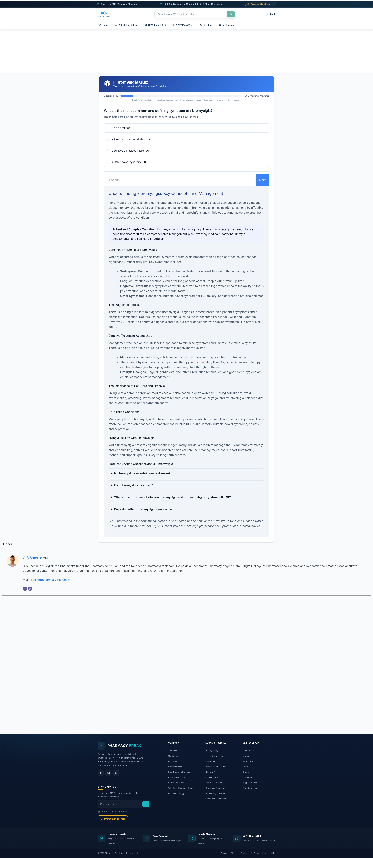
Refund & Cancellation (215, 766)
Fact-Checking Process (179, 772)
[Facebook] (101, 773)
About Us (172, 750)
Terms (234, 853)
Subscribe (247, 777)
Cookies (257, 853)
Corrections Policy (176, 777)
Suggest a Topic (250, 782)
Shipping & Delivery (214, 772)
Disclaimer (210, 761)
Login (245, 766)
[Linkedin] (116, 773)
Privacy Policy (211, 750)
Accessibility (270, 853)
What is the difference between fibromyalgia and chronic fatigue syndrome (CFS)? (172, 497)
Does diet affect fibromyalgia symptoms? (143, 509)
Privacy (224, 853)
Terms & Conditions (214, 756)
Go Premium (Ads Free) (258, 4)
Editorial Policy (175, 766)
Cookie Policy (211, 777)
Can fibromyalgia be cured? (133, 485)
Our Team (172, 761)
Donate (246, 772)
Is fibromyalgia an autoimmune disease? (142, 473)
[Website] (30, 589)
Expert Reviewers (176, 782)
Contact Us (173, 756)
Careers (246, 756)
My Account (248, 761)
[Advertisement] (186, 51)
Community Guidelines (215, 798)
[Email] (25, 589)
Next (262, 180)
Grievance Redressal (215, 788)
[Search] (231, 14)
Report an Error (250, 788)
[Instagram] (108, 773)
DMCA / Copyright (213, 782)
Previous (113, 180)
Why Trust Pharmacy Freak (180, 788)
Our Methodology (176, 793)
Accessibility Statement (216, 793)
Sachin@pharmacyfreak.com (50, 579)
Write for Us (248, 750)
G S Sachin (32, 558)
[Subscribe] (145, 804)
